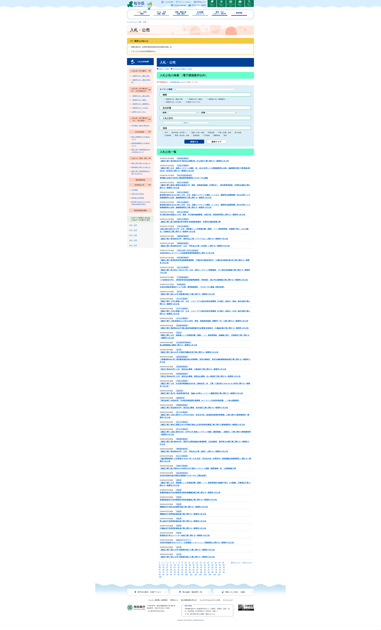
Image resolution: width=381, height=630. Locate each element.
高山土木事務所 (182, 267)
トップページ (132, 22)
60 (171, 570)
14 (200, 562)
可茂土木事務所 (182, 165)
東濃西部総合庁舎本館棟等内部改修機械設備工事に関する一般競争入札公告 (190, 493)
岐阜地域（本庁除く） (180, 132)
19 (219, 562)
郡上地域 (238, 132)
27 (182, 565)
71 (212, 570)
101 (191, 574)
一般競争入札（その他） (173, 102)
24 (171, 565)
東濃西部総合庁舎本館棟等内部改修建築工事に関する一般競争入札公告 (188, 500)
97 (175, 574)
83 (190, 572)
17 (212, 562)
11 (189, 562)
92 (224, 572)
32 (201, 565)
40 (163, 567)
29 (190, 565)
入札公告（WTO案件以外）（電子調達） (139, 119)
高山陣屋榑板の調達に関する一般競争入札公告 (178, 345)
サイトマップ (228, 600)
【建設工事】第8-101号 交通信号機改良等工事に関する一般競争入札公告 (189, 352)
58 (163, 570)
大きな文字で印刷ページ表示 (182, 69)
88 (209, 572)
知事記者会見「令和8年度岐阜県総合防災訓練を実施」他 (151, 47)
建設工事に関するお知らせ (140, 163)
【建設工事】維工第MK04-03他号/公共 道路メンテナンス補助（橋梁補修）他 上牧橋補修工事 (198, 468)
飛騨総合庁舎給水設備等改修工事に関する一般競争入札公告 (184, 507)
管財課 (178, 490)
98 (178, 574)
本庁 (166, 132)
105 (209, 574)
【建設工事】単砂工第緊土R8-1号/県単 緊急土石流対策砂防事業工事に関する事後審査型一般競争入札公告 (202, 425)
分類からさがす (212, 5)
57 (160, 570)
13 (197, 562)
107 (219, 574)
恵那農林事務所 (182, 357)
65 (190, 570)
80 (178, 572)
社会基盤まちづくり (200, 13)
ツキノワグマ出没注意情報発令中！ (143, 51)
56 (224, 567)
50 (201, 567)
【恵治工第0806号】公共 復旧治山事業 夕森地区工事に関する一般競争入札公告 (193, 369)
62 (178, 570)
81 (182, 572)
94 (163, 574)
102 (195, 574)
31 (197, 565)
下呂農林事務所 (182, 277)
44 (178, 567)
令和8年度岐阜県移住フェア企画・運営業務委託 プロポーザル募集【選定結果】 (192, 287)
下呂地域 (206, 135)
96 (171, 574)
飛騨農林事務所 (182, 236)
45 (182, 567)
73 (220, 570)
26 (178, 565)
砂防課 (178, 333)
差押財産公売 (139, 185)
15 (204, 562)
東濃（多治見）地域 (182, 135)
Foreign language (180, 5)
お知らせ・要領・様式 (139, 158)
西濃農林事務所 (182, 405)
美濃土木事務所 (182, 219)
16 (208, 562)
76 (163, 572)
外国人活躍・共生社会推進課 (187, 250)
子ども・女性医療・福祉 (161, 13)
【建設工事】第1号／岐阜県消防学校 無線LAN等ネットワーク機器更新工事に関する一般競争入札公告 (201, 393)
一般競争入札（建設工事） (174, 99)
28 (186, 565)
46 (186, 567)
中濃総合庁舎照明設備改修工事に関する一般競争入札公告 (183, 528)
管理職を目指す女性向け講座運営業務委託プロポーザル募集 (184, 178)
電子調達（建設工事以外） (140, 125)
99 (182, 574)
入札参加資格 (139, 132)
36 (216, 565)
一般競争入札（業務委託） (216, 99)
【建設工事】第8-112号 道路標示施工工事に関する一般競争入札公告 (187, 550)
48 (193, 567)
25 (175, 565)
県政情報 (239, 13)
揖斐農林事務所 (182, 158)
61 (175, 570)
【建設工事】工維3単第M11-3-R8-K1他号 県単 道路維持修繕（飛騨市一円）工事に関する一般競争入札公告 (204, 321)
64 (186, 570)
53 (212, 567)
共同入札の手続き (137, 194)
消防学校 (179, 391)
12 (193, 562)
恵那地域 (196, 135)
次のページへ (247, 562)
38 (224, 565)
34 (209, 565)
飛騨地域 (217, 135)
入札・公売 (133, 225)
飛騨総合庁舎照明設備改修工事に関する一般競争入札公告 (183, 514)
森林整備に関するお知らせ (140, 167)
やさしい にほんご (184, 2)
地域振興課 (181, 284)
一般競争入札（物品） (195, 99)
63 (182, 570)
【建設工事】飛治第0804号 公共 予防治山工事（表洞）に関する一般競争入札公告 (194, 451)
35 (212, 565)
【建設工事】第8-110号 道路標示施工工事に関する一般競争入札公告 (187, 557)
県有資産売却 (140, 180)
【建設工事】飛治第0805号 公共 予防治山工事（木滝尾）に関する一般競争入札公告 (195, 246)
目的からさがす (221, 5)
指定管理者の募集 (140, 210)
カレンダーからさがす (231, 5)
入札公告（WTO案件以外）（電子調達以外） (139, 90)
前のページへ (236, 562)
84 (193, 572)
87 (205, 572)
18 (215, 562)
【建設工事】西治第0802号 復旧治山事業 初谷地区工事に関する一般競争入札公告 (194, 408)
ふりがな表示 (169, 2)
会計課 (179, 291)
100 (186, 574)
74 (224, 570)
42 (171, 567)
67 (197, 570)
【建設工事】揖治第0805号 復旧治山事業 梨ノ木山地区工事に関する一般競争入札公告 (194, 161)
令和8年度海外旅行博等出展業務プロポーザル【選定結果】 (183, 476)
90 (216, 572)
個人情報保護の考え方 (189, 600)
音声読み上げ (201, 2)
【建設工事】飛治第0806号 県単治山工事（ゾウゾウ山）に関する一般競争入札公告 (194, 239)
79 (175, 572)
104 (205, 574)
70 (209, 570)
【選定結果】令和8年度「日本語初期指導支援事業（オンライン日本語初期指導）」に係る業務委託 (199, 400)
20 (223, 562)
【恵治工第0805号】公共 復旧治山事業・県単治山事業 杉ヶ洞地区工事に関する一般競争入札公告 (200, 376)
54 (216, 567)
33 (205, 565)
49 (197, 567)
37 (220, 565)
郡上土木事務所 (182, 412)
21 (160, 565)
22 (163, 565)
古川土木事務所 (182, 299)
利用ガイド (174, 600)
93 (160, 574)
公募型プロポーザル (193, 102)
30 (193, 565)
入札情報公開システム (177, 82)
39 (160, 567)
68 (201, 570)
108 (160, 577)
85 (197, 572)
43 (175, 567)
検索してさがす (249, 4)
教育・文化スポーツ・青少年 (219, 13)
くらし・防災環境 (142, 13)
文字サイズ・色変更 (199, 5)
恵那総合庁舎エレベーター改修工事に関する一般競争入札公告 (185, 535)
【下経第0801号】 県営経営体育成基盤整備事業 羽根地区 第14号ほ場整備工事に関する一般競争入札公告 (204, 280)
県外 (225, 135)
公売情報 (134, 190)
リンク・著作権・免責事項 (157, 600)
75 (160, 572)
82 (186, 572)
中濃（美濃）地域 (224, 132)
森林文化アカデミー (183, 540)
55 (220, 567)
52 (209, 567)
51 (205, 567)
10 (185, 562)
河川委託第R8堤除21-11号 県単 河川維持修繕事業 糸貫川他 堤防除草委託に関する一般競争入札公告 (202, 215)
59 (167, 570)
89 (212, 572)
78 (171, 572)
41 (167, 567)
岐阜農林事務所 (182, 257)
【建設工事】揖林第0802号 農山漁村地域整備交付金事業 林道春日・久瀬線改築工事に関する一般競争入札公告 (204, 328)
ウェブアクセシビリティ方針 (210, 600)
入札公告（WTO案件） (139, 71)
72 (216, 570)
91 (220, 572)
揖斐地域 (211, 132)
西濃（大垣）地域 (197, 132)
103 (200, 574)
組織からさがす (240, 5)
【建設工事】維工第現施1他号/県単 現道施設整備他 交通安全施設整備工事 (190, 222)
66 (193, 570)
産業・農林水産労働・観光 (180, 13)
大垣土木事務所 (182, 226)
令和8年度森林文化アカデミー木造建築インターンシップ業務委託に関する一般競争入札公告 (197, 543)
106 (214, 574)
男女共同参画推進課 (184, 175)
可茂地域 (168, 135)
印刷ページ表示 (164, 69)
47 (190, 567)
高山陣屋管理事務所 (183, 342)
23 (167, 565)
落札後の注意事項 (137, 198)
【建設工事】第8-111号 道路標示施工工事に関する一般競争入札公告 (187, 294)
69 (205, 570)
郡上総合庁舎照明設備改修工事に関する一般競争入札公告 (183, 521)
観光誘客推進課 (182, 473)
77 (167, 572)
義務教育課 (180, 398)
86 (201, 572)
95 (167, 574)
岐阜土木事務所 (182, 182)
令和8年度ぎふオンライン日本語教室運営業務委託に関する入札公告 (187, 253)
